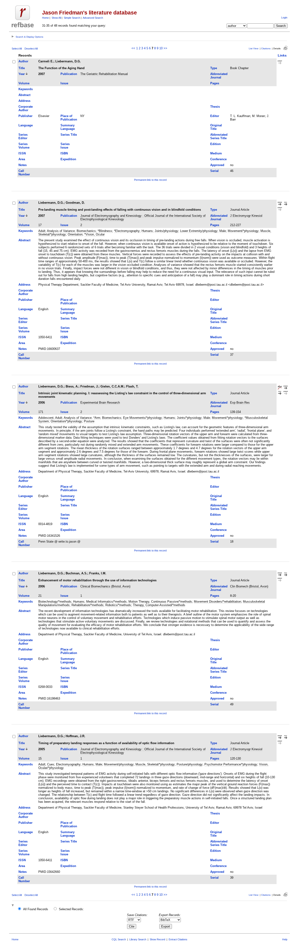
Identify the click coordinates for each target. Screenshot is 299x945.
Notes (22, 165)
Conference (218, 159)
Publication (69, 74)
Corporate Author (25, 108)
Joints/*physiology (189, 417)
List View (253, 48)
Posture (89, 421)
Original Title (216, 127)
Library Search (137, 939)
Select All (17, 48)
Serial (214, 171)
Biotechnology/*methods (54, 601)
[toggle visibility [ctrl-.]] (13, 905)
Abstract (24, 95)
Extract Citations (178, 939)
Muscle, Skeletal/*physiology (155, 764)
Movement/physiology (119, 764)
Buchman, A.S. (76, 573)
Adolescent (45, 417)
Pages (214, 83)
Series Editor (23, 136)
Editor (214, 116)
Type (213, 68)
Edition (215, 144)
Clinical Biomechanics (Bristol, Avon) (105, 586)
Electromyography (68, 764)
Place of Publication (69, 117)
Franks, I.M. (97, 573)
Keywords (25, 89)
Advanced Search (93, 17)
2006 (41, 402)
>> (165, 48)
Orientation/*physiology (66, 421)
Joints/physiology (166, 231)
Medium (216, 153)
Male (222, 231)
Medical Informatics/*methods (106, 601)
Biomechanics (86, 231)
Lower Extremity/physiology (198, 231)
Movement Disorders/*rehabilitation (217, 601)
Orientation (75, 234)
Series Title (69, 134)
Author (23, 61)
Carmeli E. (45, 61)
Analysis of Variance (61, 231)
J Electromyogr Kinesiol (246, 215)
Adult (41, 231)
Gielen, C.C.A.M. (112, 386)
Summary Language (68, 127)
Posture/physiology (190, 764)
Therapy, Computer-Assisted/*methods (159, 605)
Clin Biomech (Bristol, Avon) (249, 586)
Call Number (24, 172)
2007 (41, 74)
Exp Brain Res (240, 402)
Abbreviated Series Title (219, 136)
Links (282, 55)
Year (21, 74)
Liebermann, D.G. (68, 61)
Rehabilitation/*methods (87, 605)
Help (284, 939)
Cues (50, 764)
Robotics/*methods (118, 605)
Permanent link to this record (150, 179)
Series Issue (65, 145)
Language (25, 125)
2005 (41, 749)
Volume (23, 83)
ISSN (22, 153)
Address (24, 101)
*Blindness (105, 231)
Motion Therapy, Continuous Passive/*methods (160, 601)
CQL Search (119, 939)
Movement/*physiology (243, 231)
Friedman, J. (89, 386)
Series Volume (23, 145)
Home (45, 17)
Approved (217, 165)
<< (133, 48)
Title (21, 68)
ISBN (64, 153)
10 (161, 48)
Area (21, 159)
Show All (56, 17)
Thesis (215, 106)
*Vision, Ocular (94, 234)
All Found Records (35, 909)
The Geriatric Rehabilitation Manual (104, 74)
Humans (147, 231)
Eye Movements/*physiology (142, 417)
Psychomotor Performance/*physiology (230, 764)
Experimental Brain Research (100, 402)
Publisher (25, 116)
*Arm (96, 417)
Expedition (68, 159)
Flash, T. (132, 386)
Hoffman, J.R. (75, 736)
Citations (266, 48)
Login (284, 17)
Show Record (157, 939)
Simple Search (72, 17)
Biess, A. (72, 386)
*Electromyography (127, 231)
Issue (64, 83)
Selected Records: (71, 909)
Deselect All (31, 48)
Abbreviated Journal (219, 75)
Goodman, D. (75, 202)
